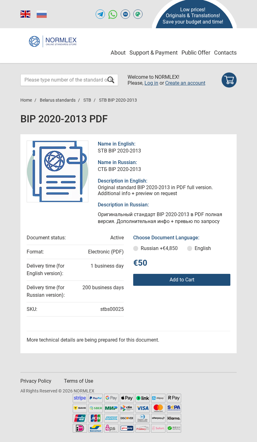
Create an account (185, 83)
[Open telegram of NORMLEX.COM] (100, 14)
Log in (151, 83)
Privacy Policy (35, 381)
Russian (159, 248)
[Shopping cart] (229, 80)
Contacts (225, 52)
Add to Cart (182, 280)
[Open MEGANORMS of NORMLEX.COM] (125, 14)
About (118, 52)
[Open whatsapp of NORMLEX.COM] (113, 14)
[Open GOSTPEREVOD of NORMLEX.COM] (138, 14)
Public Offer (195, 52)
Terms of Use (78, 381)
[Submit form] (111, 79)
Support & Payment (153, 52)
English (203, 248)
